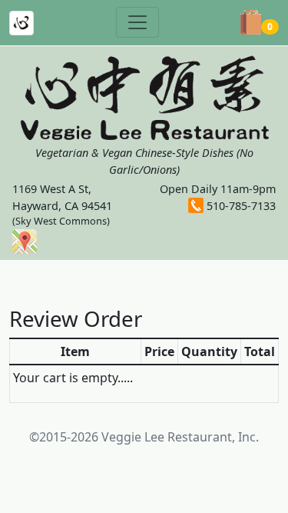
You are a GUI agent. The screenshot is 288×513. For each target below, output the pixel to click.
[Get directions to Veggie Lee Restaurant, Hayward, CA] (24, 240)
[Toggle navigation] (137, 22)
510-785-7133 (241, 205)
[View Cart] (250, 22)
